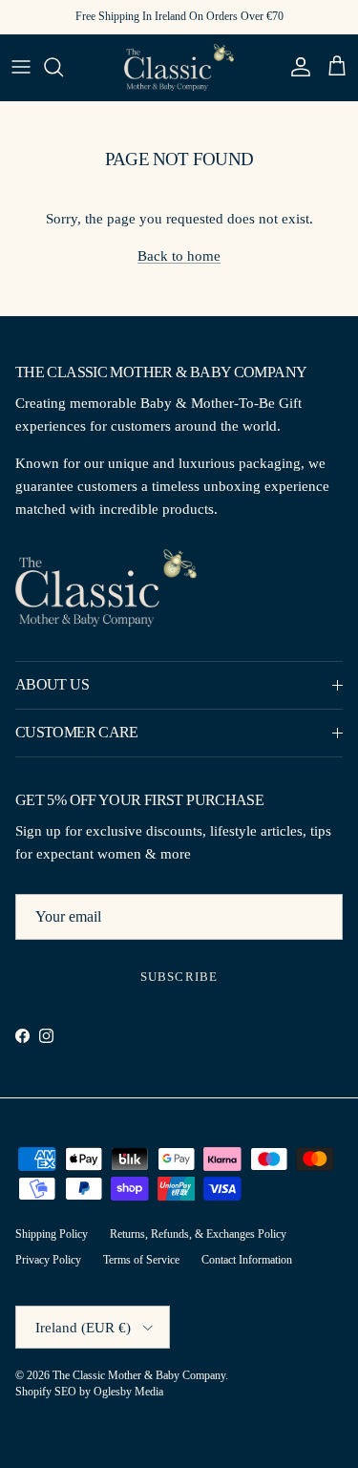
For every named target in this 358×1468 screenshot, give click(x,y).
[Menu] (21, 67)
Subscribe (178, 976)
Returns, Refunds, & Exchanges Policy (198, 1234)
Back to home (179, 256)
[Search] (63, 67)
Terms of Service (141, 1259)
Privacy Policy (48, 1259)
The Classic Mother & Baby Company (139, 1375)
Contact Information (246, 1259)
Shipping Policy (51, 1234)
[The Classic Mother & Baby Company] (179, 67)
